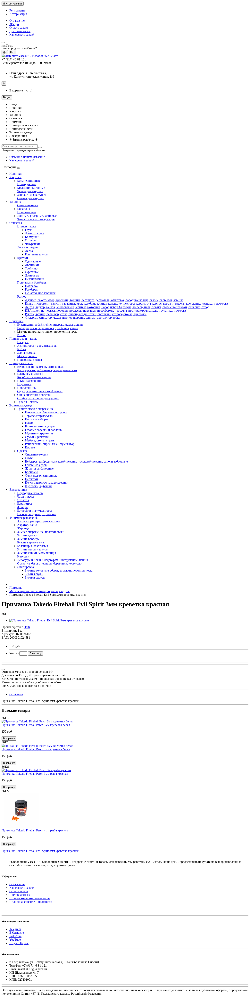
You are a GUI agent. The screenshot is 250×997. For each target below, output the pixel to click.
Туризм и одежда (20, 405)
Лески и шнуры (27, 247)
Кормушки (32, 236)
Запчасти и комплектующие (35, 219)
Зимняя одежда (35, 577)
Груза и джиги (26, 226)
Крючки (22, 258)
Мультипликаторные (31, 187)
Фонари (22, 507)
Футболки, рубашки (38, 486)
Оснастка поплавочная (40, 293)
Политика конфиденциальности (30, 901)
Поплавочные (26, 212)
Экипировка (25, 567)
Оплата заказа (18, 27)
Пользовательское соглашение (29, 898)
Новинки (15, 173)
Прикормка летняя (29, 359)
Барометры (24, 503)
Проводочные (26, 184)
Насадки (23, 342)
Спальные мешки (36, 454)
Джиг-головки (34, 233)
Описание (16, 694)
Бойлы (21, 349)
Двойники (32, 265)
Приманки (16, 321)
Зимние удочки (27, 535)
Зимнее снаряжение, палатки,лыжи (40, 532)
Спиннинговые (27, 205)
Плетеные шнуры (36, 254)
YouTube (15, 939)
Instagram (15, 936)
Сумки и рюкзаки (37, 437)
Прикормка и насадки (23, 338)
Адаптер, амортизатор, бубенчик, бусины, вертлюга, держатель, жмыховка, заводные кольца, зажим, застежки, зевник (104, 300)
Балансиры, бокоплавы (32, 546)
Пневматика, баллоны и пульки (46, 412)
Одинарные (33, 261)
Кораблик (23, 208)
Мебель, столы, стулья (39, 440)
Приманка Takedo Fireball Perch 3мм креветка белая (36, 725)
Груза (28, 229)
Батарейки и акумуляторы (34, 510)
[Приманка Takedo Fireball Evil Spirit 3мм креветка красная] (49, 620)
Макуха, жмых (27, 356)
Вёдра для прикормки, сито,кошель (40, 366)
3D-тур (14, 24)
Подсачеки (24, 384)
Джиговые (32, 275)
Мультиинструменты (39, 433)
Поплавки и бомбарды (32, 282)
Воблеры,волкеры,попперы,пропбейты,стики (47, 328)
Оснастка (15, 222)
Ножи (29, 423)
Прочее (30, 447)
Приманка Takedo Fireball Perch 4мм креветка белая (36, 749)
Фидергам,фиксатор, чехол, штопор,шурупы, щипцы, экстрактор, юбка (72, 317)
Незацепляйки (34, 279)
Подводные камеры (30, 493)
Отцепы (30, 240)
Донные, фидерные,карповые (37, 215)
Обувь (29, 458)
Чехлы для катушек (30, 191)
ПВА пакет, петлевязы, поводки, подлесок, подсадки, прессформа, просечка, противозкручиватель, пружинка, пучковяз (105, 310)
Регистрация (17, 10)
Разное (21, 296)
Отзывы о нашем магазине (27, 157)
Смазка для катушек (30, 198)
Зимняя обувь (34, 574)
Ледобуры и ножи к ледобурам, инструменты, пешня (52, 560)
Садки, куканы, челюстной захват (39, 391)
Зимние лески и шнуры (32, 549)
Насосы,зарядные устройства (36, 514)
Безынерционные (28, 180)
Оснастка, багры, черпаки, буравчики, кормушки (49, 563)
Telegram (15, 929)
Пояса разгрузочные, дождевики (46, 482)
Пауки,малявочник (29, 380)
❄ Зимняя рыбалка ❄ (23, 517)
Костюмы (31, 472)
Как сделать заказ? (21, 34)
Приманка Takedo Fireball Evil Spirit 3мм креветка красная (40, 851)
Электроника (18, 489)
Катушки (15, 177)
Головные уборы (36, 465)
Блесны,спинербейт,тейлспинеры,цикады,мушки (50, 324)
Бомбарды (31, 289)
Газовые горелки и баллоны (43, 430)
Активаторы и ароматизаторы (37, 345)
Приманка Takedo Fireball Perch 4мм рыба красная (35, 830)
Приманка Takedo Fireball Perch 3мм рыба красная (35, 773)
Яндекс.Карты (19, 943)
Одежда (22, 451)
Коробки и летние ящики (34, 377)
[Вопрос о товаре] (3, 669)
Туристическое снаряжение (35, 408)
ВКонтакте (16, 932)
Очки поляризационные (41, 475)
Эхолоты (23, 500)
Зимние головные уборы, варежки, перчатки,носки (59, 570)
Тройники (31, 268)
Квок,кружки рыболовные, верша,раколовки (47, 370)
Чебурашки (32, 243)
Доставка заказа (19, 31)
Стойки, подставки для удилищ (38, 398)
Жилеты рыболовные (39, 468)
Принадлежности (21, 363)
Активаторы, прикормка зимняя (38, 521)
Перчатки (31, 479)
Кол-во (14, 653)
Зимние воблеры (28, 539)
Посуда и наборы (36, 419)
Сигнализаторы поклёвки (34, 394)
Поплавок (31, 286)
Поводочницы (26, 387)
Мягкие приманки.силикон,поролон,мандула (39, 591)
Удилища (15, 201)
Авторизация (18, 14)
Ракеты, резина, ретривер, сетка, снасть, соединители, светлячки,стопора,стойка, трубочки (85, 314)
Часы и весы (25, 496)
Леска (29, 251)
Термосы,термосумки (39, 415)
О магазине (17, 20)
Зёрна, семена (26, 352)
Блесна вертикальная (31, 542)
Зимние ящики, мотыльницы (36, 553)
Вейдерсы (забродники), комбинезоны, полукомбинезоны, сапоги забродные (76, 461)
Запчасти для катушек (31, 194)
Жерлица (23, 528)
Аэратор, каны (27, 524)
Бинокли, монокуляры (40, 426)
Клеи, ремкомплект (30, 373)
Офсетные (32, 272)
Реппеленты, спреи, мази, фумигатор (49, 444)
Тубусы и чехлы (27, 401)
